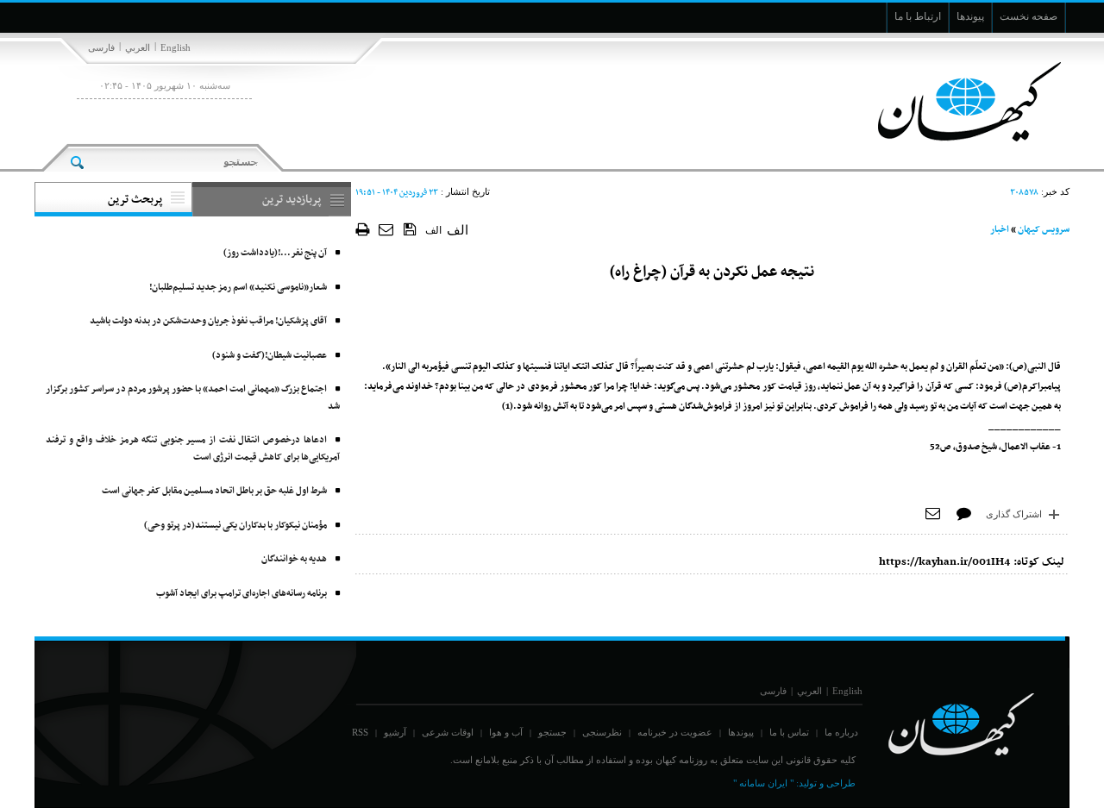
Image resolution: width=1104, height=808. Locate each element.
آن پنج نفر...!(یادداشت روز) (275, 253)
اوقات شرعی (448, 732)
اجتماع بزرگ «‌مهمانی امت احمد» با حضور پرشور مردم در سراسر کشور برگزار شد (193, 398)
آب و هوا (506, 732)
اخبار (999, 230)
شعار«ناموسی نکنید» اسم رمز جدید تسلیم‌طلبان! (238, 287)
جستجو (552, 732)
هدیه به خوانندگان (294, 559)
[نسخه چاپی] (362, 229)
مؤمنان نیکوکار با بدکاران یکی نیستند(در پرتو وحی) (235, 525)
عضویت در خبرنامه (674, 732)
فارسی (101, 47)
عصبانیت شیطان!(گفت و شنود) (269, 356)
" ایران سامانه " (763, 783)
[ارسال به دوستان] (387, 229)
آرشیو (395, 732)
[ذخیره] (410, 228)
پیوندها (741, 732)
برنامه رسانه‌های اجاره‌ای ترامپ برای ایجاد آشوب (241, 594)
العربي (137, 47)
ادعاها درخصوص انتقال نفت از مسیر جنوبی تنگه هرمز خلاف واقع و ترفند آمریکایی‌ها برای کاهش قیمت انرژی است (193, 449)
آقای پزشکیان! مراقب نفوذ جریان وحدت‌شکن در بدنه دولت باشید (208, 321)
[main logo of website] (955, 101)
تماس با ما (789, 732)
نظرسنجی (602, 732)
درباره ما (841, 732)
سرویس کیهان (1044, 230)
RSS (360, 732)
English (175, 47)
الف (433, 230)
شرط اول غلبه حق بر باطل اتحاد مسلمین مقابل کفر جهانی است (214, 491)
